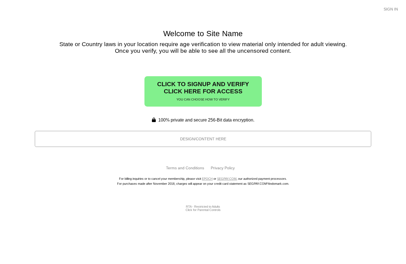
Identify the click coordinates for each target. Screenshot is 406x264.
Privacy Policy (223, 168)
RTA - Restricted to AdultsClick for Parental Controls (203, 208)
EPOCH (207, 178)
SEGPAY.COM (226, 178)
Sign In (391, 9)
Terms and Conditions (185, 168)
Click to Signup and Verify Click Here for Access (203, 91)
